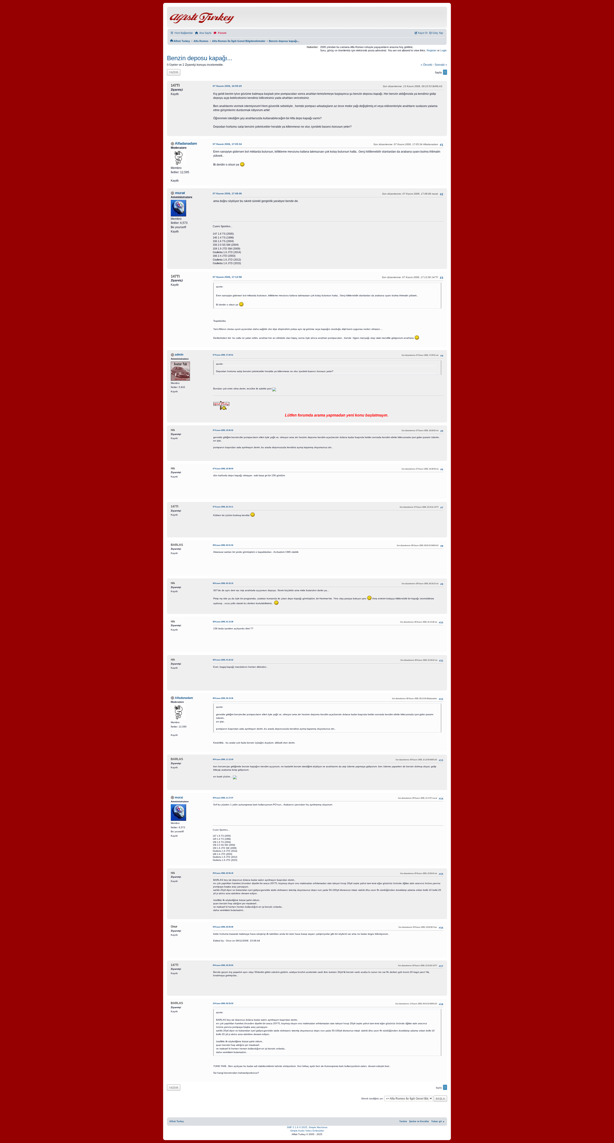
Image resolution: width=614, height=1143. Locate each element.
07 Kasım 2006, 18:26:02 (223, 430)
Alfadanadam (186, 143)
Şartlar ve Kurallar (419, 1121)
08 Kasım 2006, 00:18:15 (223, 583)
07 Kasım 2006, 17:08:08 (227, 193)
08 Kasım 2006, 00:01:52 (223, 545)
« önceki (426, 64)
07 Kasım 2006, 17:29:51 (223, 355)
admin (179, 354)
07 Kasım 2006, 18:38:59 (223, 469)
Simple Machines (318, 1127)
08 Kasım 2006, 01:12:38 (223, 622)
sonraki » (441, 64)
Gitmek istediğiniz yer (372, 1098)
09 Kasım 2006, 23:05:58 (223, 927)
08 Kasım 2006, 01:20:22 (223, 660)
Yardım (403, 1121)
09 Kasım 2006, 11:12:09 (223, 759)
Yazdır (173, 72)
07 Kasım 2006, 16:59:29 (227, 86)
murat (180, 193)
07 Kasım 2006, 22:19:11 (223, 507)
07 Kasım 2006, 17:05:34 (227, 144)
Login (443, 50)
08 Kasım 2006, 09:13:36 (223, 698)
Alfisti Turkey (176, 1121)
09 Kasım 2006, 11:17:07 (223, 798)
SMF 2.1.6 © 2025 (297, 1127)
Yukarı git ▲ (438, 1121)
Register (432, 50)
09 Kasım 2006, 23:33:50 (223, 965)
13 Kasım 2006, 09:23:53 (223, 1003)
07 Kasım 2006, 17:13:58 (227, 277)
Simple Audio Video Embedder (307, 1130)
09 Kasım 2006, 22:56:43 (223, 873)
